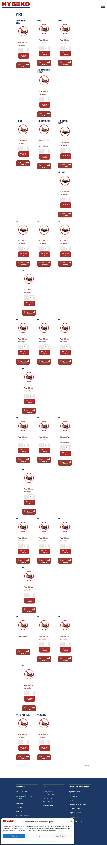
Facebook (19, 799)
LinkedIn (19, 807)
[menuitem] (102, 6)
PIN (17, 221)
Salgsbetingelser (75, 813)
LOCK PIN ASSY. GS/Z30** (63, 122)
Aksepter (14, 836)
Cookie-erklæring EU (76, 821)
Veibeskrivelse (48, 806)
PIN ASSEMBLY (41, 715)
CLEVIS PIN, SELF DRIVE (21, 22)
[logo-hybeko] (20, 6)
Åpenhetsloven (74, 792)
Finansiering (73, 817)
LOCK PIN (19, 121)
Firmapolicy (73, 796)
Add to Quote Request (23, 55)
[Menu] (102, 6)
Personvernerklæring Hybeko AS (28, 841)
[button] (71, 822)
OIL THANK (61, 172)
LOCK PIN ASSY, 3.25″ (44, 121)
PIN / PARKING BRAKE (23, 715)
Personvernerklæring (76, 808)
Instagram (19, 803)
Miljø (71, 800)
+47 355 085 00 (24, 792)
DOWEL (39, 21)
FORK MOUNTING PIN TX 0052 (43, 71)
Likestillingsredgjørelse (77, 804)
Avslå (38, 836)
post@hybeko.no (27, 796)
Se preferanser (61, 836)
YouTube (19, 811)
